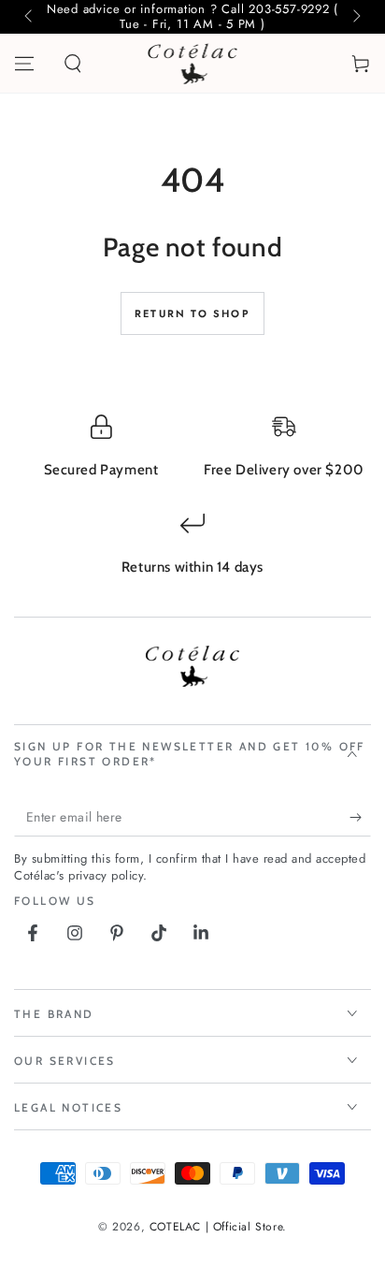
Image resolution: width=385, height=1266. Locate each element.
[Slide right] (355, 17)
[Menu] (24, 64)
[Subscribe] (360, 817)
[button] (73, 64)
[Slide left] (30, 17)
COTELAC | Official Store (216, 1226)
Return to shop (192, 313)
